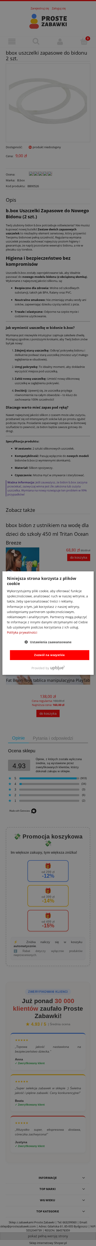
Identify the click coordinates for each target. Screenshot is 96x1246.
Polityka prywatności (22, 632)
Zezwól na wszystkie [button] (49, 655)
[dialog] (48, 623)
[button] (48, 642)
